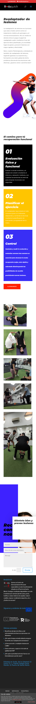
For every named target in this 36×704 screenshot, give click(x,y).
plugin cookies (31, 702)
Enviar (27, 570)
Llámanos (12, 286)
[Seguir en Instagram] (12, 64)
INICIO (7, 691)
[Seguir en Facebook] (5, 64)
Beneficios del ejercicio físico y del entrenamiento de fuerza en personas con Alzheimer (17, 633)
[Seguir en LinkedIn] (8, 64)
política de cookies (17, 699)
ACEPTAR (18, 702)
